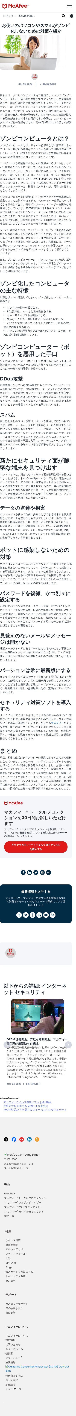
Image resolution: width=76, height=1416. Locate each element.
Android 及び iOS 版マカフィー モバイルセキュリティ (35, 1109)
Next (68, 1044)
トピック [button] (8, 16)
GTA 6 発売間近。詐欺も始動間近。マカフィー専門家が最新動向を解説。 (37, 1041)
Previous (7, 1044)
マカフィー (57, 723)
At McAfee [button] (26, 16)
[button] (71, 16)
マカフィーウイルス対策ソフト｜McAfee (27, 1102)
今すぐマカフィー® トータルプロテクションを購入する (35, 847)
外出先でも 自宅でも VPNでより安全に (26, 1106)
